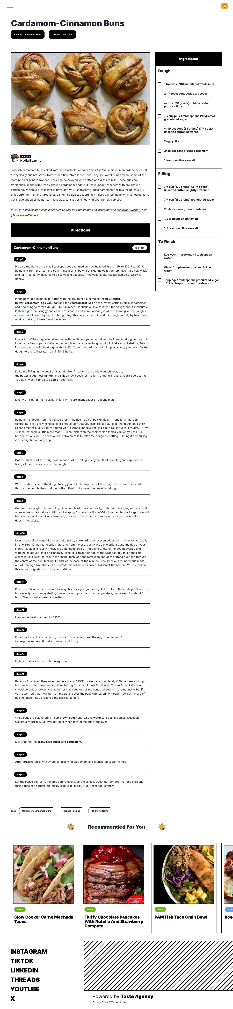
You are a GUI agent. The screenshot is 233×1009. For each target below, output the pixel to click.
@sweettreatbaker (24, 215)
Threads (25, 979)
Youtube (25, 989)
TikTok (21, 960)
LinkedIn (24, 970)
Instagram (28, 951)
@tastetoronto (131, 209)
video (24, 569)
